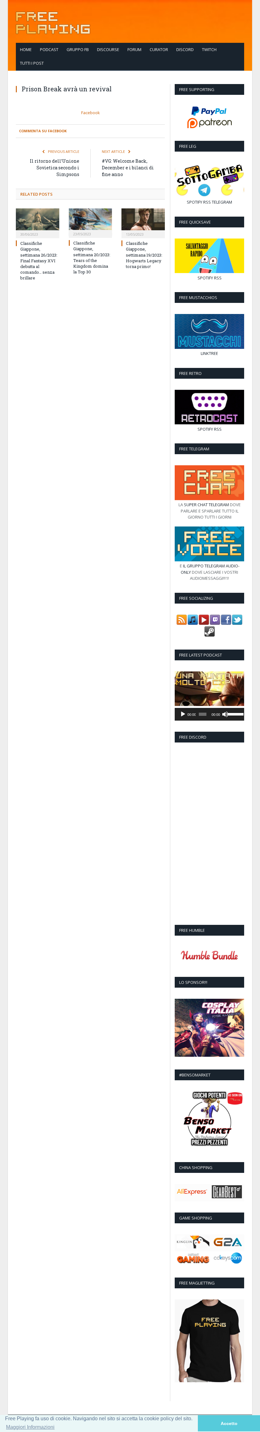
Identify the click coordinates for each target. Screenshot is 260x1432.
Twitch (209, 49)
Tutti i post (32, 63)
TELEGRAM (222, 202)
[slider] (234, 713)
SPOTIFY (194, 202)
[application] (209, 714)
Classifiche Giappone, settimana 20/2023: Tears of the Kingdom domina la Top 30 (91, 257)
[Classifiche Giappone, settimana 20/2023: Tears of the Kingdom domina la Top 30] (90, 222)
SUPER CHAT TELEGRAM (206, 504)
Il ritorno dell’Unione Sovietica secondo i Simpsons (54, 167)
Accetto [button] (229, 1423)
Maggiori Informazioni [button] (30, 1427)
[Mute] (225, 714)
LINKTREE (209, 353)
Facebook (90, 112)
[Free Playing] (53, 21)
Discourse (108, 49)
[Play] (183, 714)
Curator (159, 49)
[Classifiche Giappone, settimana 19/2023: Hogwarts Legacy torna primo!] (143, 222)
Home (26, 49)
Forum (134, 49)
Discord (185, 49)
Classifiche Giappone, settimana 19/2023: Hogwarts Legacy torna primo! (144, 254)
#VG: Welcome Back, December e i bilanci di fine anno (128, 167)
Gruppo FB (78, 49)
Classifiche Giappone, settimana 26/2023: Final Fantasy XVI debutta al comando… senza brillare (38, 260)
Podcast (49, 49)
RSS (207, 202)
